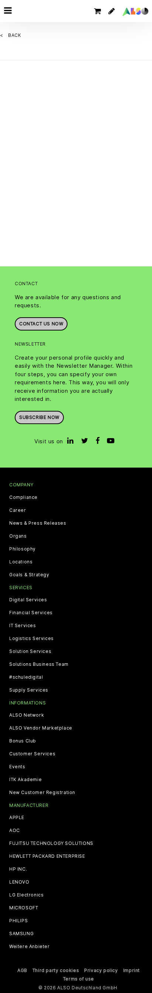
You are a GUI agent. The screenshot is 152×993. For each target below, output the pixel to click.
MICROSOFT (23, 907)
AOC (14, 830)
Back (14, 35)
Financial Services (31, 612)
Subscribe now (39, 417)
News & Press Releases (37, 523)
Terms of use (78, 979)
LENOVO (19, 882)
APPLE (16, 817)
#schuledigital (26, 677)
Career (17, 510)
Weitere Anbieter (29, 946)
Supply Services (28, 690)
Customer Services (32, 753)
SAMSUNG (21, 933)
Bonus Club (22, 741)
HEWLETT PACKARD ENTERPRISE (47, 856)
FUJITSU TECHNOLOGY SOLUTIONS (51, 843)
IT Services (22, 625)
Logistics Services (31, 638)
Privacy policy (101, 970)
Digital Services (28, 599)
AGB (22, 970)
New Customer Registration (42, 792)
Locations (20, 561)
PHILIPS (18, 920)
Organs (18, 536)
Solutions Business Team (39, 664)
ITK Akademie (25, 779)
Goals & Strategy (29, 574)
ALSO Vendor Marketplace (40, 728)
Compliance (23, 497)
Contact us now (41, 323)
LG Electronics (26, 895)
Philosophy (22, 549)
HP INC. (18, 869)
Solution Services (30, 651)
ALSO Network (26, 715)
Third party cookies (55, 970)
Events (17, 766)
